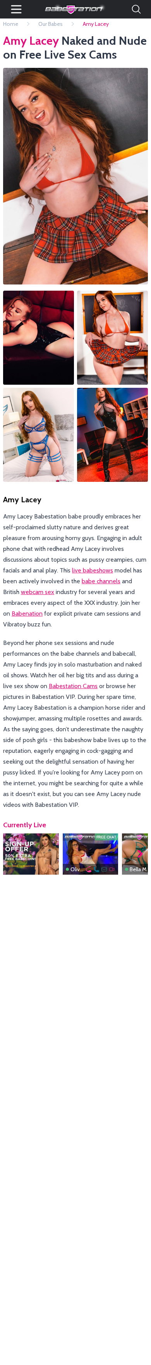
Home (10, 23)
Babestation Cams (73, 686)
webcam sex (37, 592)
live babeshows (92, 570)
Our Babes (50, 23)
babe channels (101, 581)
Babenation (27, 613)
